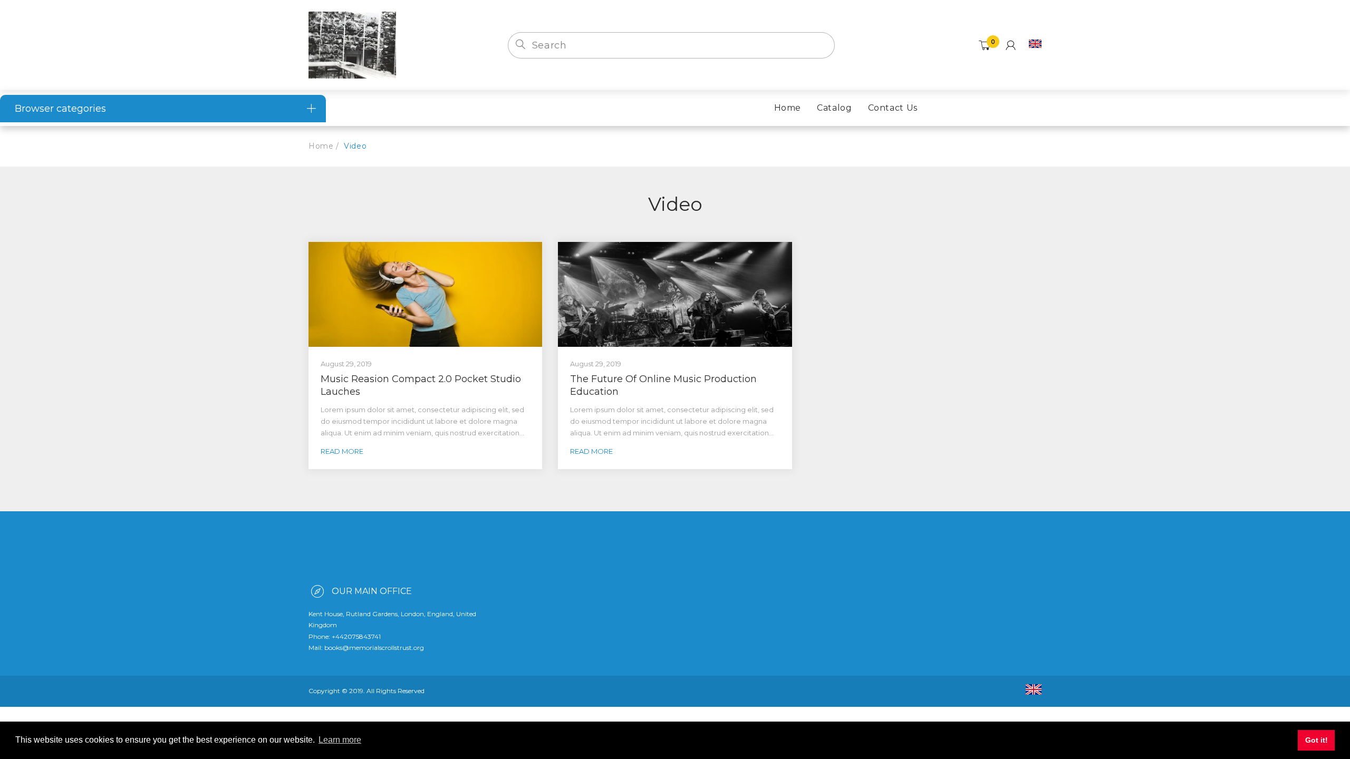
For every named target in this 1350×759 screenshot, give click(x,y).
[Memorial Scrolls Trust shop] (352, 44)
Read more (342, 451)
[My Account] (1010, 45)
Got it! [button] (1316, 740)
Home (320, 146)
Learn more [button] (340, 739)
